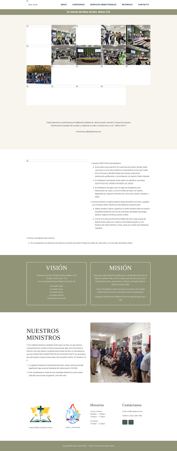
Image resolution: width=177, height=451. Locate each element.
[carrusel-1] (39, 35)
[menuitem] (64, 4)
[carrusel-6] (39, 55)
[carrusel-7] (63, 55)
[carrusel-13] (88, 75)
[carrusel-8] (88, 55)
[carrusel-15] (138, 75)
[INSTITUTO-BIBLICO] (41, 414)
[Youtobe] (131, 422)
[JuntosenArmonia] (72, 413)
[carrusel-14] (113, 75)
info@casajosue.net (134, 411)
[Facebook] (124, 422)
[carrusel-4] (113, 35)
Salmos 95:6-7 (120, 125)
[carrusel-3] (88, 35)
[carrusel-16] (39, 95)
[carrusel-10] (138, 55)
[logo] (32, 4)
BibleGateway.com (93, 132)
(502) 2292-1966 (136, 416)
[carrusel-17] (63, 95)
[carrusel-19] (113, 95)
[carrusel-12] (63, 75)
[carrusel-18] (88, 95)
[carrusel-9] (113, 55)
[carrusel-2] (63, 35)
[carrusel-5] (138, 35)
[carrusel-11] (39, 75)
